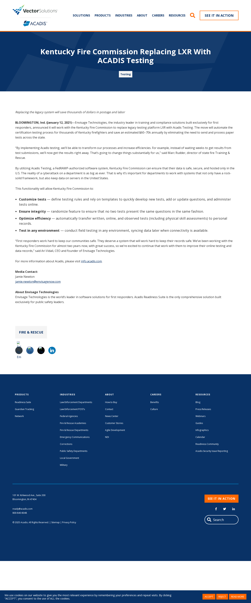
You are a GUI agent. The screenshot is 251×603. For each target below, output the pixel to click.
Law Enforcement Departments (76, 402)
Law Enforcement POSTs (72, 409)
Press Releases (203, 409)
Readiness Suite (23, 402)
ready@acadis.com (22, 508)
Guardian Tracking (24, 409)
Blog (198, 402)
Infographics (202, 430)
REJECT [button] (222, 596)
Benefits (154, 402)
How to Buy (111, 402)
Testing (125, 74)
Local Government (69, 458)
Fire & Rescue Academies (73, 423)
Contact (109, 409)
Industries (123, 15)
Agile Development (115, 430)
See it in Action (221, 499)
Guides (199, 423)
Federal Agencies (69, 416)
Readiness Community (207, 444)
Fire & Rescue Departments (74, 430)
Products (103, 15)
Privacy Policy (69, 522)
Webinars (200, 416)
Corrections (66, 444)
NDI (107, 437)
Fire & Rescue (31, 332)
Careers (158, 15)
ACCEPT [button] (209, 596)
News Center (111, 416)
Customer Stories (114, 423)
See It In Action (219, 15)
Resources (177, 15)
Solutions (81, 15)
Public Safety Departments (73, 451)
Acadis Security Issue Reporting (212, 451)
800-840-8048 (19, 512)
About (142, 15)
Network (19, 416)
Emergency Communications (74, 437)
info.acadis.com (91, 261)
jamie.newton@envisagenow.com (38, 282)
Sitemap (55, 522)
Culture (154, 409)
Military (63, 465)
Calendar (200, 437)
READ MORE (237, 596)
